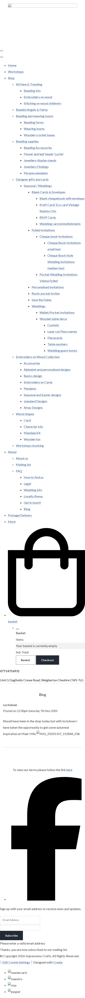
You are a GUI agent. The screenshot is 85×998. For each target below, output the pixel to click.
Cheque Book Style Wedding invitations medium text (61, 262)
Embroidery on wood (38, 97)
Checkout (47, 660)
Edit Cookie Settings (16, 962)
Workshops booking (30, 445)
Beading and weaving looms (34, 116)
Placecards (54, 338)
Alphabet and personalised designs (47, 369)
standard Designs (35, 401)
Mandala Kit (32, 433)
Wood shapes (25, 414)
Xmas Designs (33, 407)
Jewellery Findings (36, 167)
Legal (27, 483)
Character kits (33, 426)
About (12, 452)
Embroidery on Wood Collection (38, 357)
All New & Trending (29, 84)
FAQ (19, 471)
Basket (25, 660)
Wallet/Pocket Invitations (57, 312)
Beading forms (34, 122)
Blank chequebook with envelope (62, 198)
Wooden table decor (53, 319)
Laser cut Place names (62, 331)
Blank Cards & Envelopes (48, 192)
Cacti (27, 420)
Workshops (16, 71)
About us (22, 458)
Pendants (30, 388)
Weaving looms (34, 129)
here (69, 770)
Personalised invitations (48, 287)
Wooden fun (32, 439)
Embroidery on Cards (38, 382)
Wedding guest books (62, 350)
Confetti (53, 325)
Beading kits (32, 90)
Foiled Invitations (43, 230)
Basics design (33, 376)
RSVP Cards (48, 217)
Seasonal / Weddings (38, 186)
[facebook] (46, 899)
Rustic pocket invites (46, 293)
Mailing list (23, 464)
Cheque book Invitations (56, 236)
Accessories (32, 363)
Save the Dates (42, 300)
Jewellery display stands (40, 160)
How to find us (33, 477)
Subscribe (11, 935)
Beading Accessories (38, 148)
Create (57, 962)
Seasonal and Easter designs (42, 395)
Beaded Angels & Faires (32, 110)
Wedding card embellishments (60, 224)
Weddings (38, 306)
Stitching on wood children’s (42, 103)
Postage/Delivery (20, 515)
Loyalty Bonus (33, 496)
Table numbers (57, 344)
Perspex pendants (36, 173)
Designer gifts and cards (32, 179)
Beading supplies (27, 141)
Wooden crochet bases (39, 135)
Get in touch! (32, 502)
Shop (11, 78)
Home (12, 65)
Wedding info (33, 490)
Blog (27, 509)
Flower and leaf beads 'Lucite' (44, 154)
